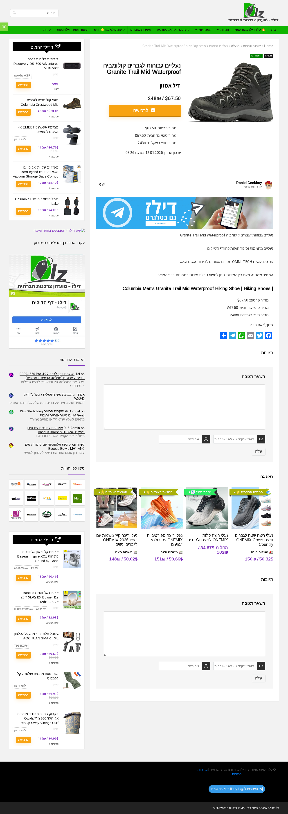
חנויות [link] (224, 29)
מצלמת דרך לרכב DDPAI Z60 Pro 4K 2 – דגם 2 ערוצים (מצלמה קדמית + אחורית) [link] (52, 376)
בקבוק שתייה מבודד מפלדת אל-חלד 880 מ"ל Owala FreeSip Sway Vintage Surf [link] (37, 718)
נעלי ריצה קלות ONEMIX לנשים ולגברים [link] (207, 537)
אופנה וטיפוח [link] (252, 46)
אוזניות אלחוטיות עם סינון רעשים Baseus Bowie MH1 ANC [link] (56, 430)
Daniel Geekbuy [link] (249, 183)
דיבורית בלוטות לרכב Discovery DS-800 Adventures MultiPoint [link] (35, 63)
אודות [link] (47, 29)
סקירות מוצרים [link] (140, 29)
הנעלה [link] (235, 46)
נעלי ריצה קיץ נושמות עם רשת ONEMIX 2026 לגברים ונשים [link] (116, 540)
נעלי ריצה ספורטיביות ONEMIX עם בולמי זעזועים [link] (165, 540)
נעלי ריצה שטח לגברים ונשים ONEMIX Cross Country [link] (254, 540)
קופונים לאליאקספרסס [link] (173, 29)
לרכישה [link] (141, 110)
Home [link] (268, 46)
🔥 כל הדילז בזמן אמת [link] (250, 29)
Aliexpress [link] (52, 582)
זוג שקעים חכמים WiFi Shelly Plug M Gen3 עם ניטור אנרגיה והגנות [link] (52, 413)
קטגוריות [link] (205, 29)
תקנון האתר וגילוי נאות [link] (72, 29)
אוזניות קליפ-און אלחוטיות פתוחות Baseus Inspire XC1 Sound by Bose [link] (37, 556)
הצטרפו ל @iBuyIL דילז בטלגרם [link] (234, 789)
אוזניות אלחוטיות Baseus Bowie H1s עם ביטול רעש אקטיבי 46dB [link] (39, 597)
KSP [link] (56, 89)
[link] (4, 26)
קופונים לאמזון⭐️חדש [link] (109, 29)
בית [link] (273, 29)
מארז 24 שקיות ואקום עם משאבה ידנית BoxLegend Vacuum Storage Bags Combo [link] (35, 171)
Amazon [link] (256, 55)
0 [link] (100, 184)
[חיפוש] (14, 13)
